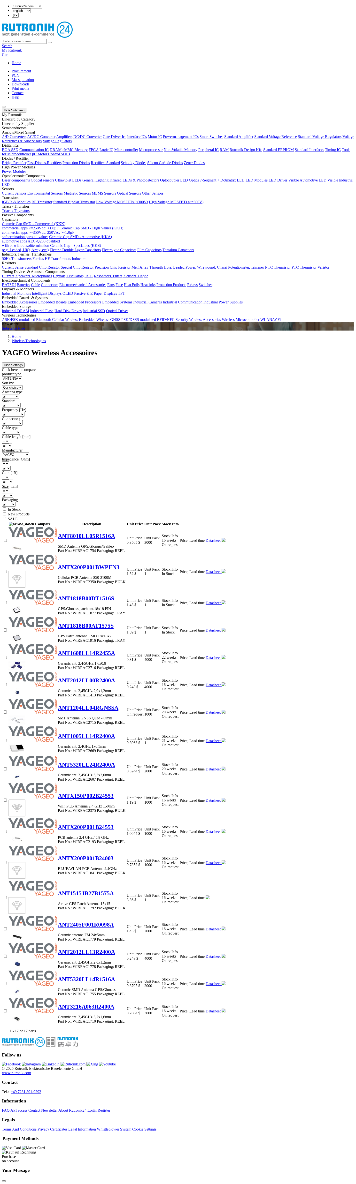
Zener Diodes (194, 163)
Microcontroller (126, 150)
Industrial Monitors (16, 293)
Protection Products (171, 285)
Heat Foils (131, 285)
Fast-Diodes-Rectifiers (44, 163)
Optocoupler (169, 180)
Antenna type (12, 392)
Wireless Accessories (205, 319)
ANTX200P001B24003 (86, 858)
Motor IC (155, 137)
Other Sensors (152, 193)
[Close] (4, 1181)
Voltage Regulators (57, 141)
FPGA (94, 150)
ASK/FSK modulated (18, 319)
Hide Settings (13, 365)
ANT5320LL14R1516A (86, 979)
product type (11, 374)
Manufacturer (12, 450)
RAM (224, 150)
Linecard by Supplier (18, 123)
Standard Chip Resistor (42, 267)
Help (15, 97)
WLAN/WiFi (270, 319)
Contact (17, 93)
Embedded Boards (52, 302)
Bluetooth (43, 319)
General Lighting (95, 180)
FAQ (6, 1110)
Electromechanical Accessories (82, 285)
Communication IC (34, 150)
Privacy (43, 1129)
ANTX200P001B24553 (86, 827)
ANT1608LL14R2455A (86, 653)
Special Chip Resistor (77, 267)
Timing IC (333, 150)
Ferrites (38, 258)
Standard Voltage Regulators (319, 137)
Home (16, 63)
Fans (111, 285)
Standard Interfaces (309, 150)
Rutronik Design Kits (246, 150)
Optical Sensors (129, 193)
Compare (43, 524)
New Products (19, 514)
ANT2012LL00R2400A (86, 680)
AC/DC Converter (41, 137)
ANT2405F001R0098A (86, 924)
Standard (8, 401)
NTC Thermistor (278, 267)
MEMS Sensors (104, 193)
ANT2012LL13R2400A (86, 952)
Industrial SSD (94, 311)
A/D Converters (14, 137)
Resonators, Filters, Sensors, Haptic (121, 276)
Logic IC (106, 150)
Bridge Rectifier (14, 163)
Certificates (58, 1129)
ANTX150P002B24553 (86, 796)
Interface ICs (137, 137)
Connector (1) (12, 419)
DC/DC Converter (87, 137)
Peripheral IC (208, 150)
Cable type (10, 428)
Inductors (79, 258)
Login (92, 1110)
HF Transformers (58, 258)
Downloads (20, 84)
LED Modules (257, 180)
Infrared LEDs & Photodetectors (134, 180)
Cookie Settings (144, 1129)
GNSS (115, 319)
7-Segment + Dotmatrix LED (222, 180)
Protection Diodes (76, 163)
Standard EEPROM (278, 150)
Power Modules (14, 171)
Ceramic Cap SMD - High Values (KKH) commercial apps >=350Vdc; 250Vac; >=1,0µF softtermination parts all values (62, 232)
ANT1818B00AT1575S (86, 626)
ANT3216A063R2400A (86, 1006)
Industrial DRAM (15, 311)
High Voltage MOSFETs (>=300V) (176, 202)
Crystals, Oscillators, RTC (73, 276)
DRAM (56, 150)
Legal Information (82, 1129)
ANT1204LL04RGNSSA (88, 708)
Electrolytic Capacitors (119, 250)
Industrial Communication (182, 302)
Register (104, 1110)
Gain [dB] (9, 473)
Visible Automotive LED (307, 180)
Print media (20, 88)
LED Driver (278, 180)
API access (18, 1110)
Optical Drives (117, 311)
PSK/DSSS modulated (138, 319)
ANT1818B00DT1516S (86, 598)
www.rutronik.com (16, 1073)
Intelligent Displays (47, 293)
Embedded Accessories (19, 302)
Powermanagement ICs (181, 137)
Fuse (119, 285)
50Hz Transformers (16, 258)
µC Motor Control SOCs (51, 154)
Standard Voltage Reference (275, 137)
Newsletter (49, 1110)
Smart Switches (211, 137)
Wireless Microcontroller (240, 319)
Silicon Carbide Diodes (165, 163)
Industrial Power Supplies (223, 302)
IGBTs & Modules (16, 202)
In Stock (14, 509)
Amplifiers (64, 137)
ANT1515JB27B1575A (86, 893)
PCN (15, 75)
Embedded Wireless (94, 319)
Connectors (49, 285)
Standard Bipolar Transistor (74, 202)
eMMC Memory (75, 150)
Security (182, 319)
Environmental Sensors (45, 193)
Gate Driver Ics (114, 137)
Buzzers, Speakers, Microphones (27, 276)
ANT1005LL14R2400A (86, 736)
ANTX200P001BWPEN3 (88, 567)
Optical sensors (42, 180)
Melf (135, 267)
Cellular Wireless (65, 319)
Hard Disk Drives (68, 311)
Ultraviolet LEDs (68, 180)
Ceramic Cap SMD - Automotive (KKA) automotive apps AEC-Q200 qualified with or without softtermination (57, 241)
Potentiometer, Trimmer (246, 267)
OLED (67, 293)
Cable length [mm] (16, 437)
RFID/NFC (166, 319)
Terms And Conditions (19, 1129)
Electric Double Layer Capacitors (75, 250)
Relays (192, 285)
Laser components (16, 180)
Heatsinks (147, 285)
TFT (121, 293)
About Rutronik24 (72, 1110)
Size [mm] (10, 486)
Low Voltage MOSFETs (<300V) (122, 202)
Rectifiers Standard (105, 163)
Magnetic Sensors (77, 193)
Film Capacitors (149, 250)
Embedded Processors (84, 302)
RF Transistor (41, 202)
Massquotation (23, 80)
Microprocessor (151, 150)
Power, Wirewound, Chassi (206, 267)
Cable (35, 285)
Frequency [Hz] (14, 410)
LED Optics (189, 180)
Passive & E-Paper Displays (95, 293)
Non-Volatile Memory (180, 150)
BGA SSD (10, 150)
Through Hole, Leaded (167, 267)
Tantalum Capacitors (178, 250)
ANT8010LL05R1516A (86, 536)
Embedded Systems (117, 302)
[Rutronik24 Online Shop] (37, 36)
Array (143, 267)
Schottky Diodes (133, 163)
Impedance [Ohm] (16, 459)
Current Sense (12, 267)
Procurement (21, 71)
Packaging (10, 500)
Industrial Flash (42, 311)
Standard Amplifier (238, 137)
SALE (13, 519)
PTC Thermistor (304, 267)
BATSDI (9, 285)
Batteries (23, 285)
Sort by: (8, 383)
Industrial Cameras (147, 302)
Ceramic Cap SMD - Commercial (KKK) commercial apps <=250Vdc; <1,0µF (33, 226)
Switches (205, 285)
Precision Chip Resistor (113, 267)
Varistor (323, 267)
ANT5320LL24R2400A (86, 765)
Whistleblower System (114, 1129)
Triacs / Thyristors (16, 211)
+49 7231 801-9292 (26, 1092)
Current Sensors (14, 193)
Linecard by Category (18, 119)
